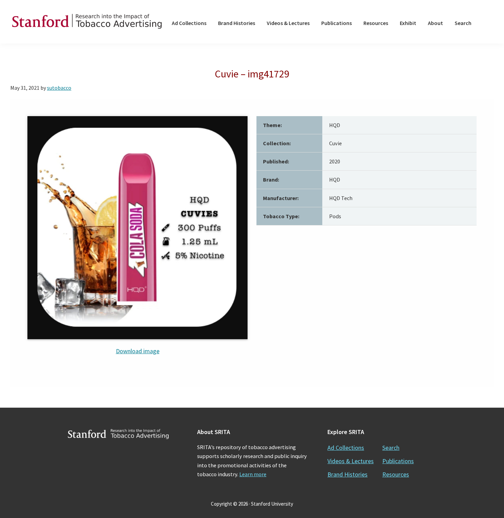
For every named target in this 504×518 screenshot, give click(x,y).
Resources (395, 474)
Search (390, 448)
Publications (398, 461)
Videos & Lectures (350, 461)
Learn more (252, 474)
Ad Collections (345, 448)
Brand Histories (347, 474)
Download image (137, 351)
